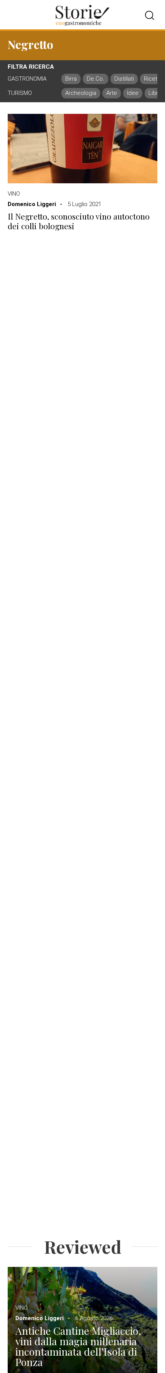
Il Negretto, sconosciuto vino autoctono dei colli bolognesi (79, 221)
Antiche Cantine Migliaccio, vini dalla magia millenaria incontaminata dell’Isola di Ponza (78, 1346)
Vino (14, 193)
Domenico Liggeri (32, 204)
